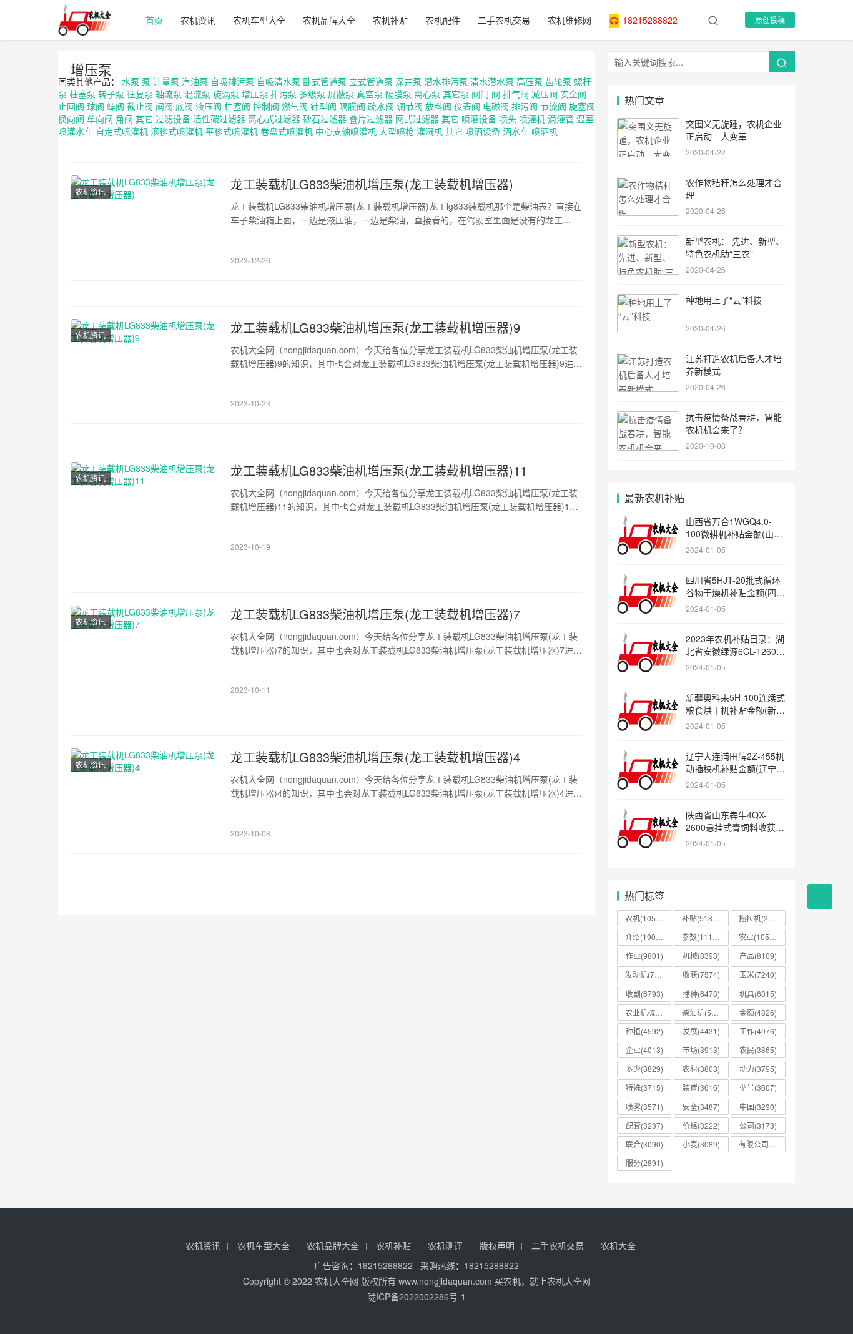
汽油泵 (195, 81)
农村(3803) (701, 1068)
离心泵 (427, 93)
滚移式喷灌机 (176, 131)
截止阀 (140, 106)
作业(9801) (644, 955)
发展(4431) (701, 1031)
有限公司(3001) (762, 1144)
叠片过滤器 (371, 118)
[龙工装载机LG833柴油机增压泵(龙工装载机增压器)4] (144, 794)
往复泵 (140, 93)
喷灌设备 (478, 118)
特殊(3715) (644, 1087)
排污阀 (524, 106)
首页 (154, 20)
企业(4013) (644, 1049)
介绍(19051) (646, 936)
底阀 (184, 106)
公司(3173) (758, 1125)
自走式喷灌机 (122, 131)
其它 (144, 118)
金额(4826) (758, 1012)
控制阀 (266, 106)
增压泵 (91, 69)
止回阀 (71, 106)
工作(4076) (758, 1031)
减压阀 (544, 93)
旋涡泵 (226, 93)
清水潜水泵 (492, 81)
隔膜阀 (352, 106)
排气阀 (516, 93)
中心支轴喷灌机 (346, 131)
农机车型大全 (259, 20)
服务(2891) (644, 1162)
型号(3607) (758, 1087)
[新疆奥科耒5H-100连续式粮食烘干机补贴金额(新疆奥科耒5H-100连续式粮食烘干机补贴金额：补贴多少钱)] (648, 698)
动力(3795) (758, 1068)
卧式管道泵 (325, 81)
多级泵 (312, 93)
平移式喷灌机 (231, 131)
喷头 (507, 118)
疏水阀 (381, 106)
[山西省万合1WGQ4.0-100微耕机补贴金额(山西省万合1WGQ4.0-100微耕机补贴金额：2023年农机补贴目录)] (648, 522)
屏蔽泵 (341, 93)
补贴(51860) (703, 918)
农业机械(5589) (648, 1012)
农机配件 (442, 20)
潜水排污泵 (446, 81)
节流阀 (553, 106)
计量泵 (166, 81)
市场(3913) (701, 1049)
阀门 (480, 93)
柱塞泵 (82, 93)
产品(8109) (758, 955)
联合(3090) (644, 1144)
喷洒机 (544, 131)
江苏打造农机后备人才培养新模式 (734, 364)
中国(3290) (758, 1106)
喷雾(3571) (644, 1106)
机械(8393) (701, 955)
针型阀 (323, 106)
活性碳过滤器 (219, 118)
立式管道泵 (371, 81)
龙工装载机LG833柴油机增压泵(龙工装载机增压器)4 (375, 757)
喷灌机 (532, 118)
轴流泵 (168, 93)
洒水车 (516, 131)
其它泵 (456, 93)
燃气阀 (295, 106)
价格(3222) (701, 1125)
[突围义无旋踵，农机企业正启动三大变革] (648, 125)
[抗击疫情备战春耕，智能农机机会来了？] (648, 418)
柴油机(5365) (704, 1012)
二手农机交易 (504, 20)
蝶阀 (115, 106)
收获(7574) (701, 974)
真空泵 (370, 93)
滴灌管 (561, 118)
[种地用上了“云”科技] (648, 301)
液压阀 (208, 106)
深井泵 (408, 81)
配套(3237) (644, 1125)
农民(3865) (758, 1049)
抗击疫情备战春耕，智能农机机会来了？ (734, 423)
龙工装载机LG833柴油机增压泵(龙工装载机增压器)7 (375, 614)
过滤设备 (172, 118)
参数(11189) (703, 936)
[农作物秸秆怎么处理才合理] (648, 183)
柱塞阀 (237, 106)
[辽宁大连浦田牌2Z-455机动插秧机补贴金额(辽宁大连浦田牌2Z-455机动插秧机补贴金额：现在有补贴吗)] (648, 757)
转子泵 (111, 93)
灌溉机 (430, 131)
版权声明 (497, 1245)
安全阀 (573, 93)
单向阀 (100, 118)
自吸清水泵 (278, 81)
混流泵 (197, 93)
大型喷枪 (396, 131)
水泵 (130, 81)
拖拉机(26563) (762, 918)
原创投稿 (770, 19)
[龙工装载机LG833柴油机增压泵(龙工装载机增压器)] (144, 221)
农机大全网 (336, 1281)
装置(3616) (701, 1087)
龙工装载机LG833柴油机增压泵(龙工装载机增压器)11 (378, 470)
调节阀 (410, 106)
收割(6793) (644, 993)
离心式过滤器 (274, 118)
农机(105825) (648, 918)
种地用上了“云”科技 (724, 299)
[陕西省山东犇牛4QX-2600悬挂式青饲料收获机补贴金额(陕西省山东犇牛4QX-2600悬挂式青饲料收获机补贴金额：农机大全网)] (648, 816)
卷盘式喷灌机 (286, 131)
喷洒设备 (482, 131)
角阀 (124, 118)
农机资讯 (197, 20)
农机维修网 (569, 20)
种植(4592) (644, 1031)
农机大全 (618, 1245)
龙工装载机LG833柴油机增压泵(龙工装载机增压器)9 (375, 327)
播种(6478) (701, 993)
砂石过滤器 (325, 118)
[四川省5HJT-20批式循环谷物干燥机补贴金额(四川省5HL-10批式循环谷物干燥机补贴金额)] (648, 581)
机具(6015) (758, 993)
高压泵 (529, 81)
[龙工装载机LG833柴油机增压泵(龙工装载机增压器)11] (144, 508)
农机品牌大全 (329, 20)
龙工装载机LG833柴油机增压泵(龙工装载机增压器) (371, 184)
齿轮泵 (558, 81)
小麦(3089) (701, 1144)
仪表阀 (467, 106)
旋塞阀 (582, 106)
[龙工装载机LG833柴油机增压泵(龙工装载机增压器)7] (144, 652)
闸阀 (164, 106)
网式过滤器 (417, 118)
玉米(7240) (758, 974)
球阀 (95, 106)
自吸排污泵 (232, 81)
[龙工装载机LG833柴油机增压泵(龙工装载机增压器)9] (144, 365)
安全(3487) (701, 1106)
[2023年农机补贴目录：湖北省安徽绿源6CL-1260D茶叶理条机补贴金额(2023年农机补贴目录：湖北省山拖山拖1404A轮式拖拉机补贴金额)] (648, 640)
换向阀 (71, 118)
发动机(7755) (647, 974)
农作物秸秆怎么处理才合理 (734, 188)
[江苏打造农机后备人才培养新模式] (648, 359)
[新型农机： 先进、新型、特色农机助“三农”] (648, 242)
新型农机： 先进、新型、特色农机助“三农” (735, 247)
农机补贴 (390, 20)
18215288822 (650, 20)
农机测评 (445, 1245)
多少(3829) (644, 1068)
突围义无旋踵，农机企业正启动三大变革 (734, 129)
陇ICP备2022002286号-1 (416, 1296)
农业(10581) (760, 936)
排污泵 (283, 93)
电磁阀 (496, 106)
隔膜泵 (398, 93)
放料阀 (438, 106)
